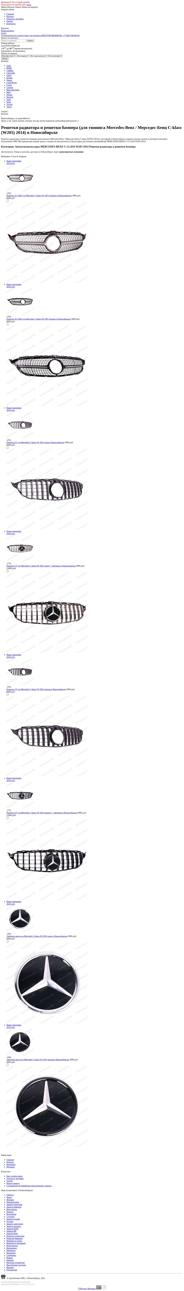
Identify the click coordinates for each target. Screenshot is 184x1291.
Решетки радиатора (15, 1236)
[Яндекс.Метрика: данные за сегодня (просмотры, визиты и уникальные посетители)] (87, 1289)
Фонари (10, 1200)
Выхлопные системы (16, 1265)
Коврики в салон (14, 1241)
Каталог (10, 16)
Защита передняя (14, 1204)
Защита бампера (13, 1207)
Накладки (10, 1253)
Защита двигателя (14, 1224)
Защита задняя (13, 1219)
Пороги (9, 1212)
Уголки (9, 1221)
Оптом (9, 21)
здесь (28, 4)
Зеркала (10, 1260)
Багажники (11, 1248)
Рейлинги (10, 1250)
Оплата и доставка (15, 19)
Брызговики (12, 1246)
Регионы (10, 1167)
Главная (10, 14)
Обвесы (10, 1195)
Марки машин (13, 1183)
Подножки (11, 1214)
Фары (9, 1197)
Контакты (10, 24)
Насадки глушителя (15, 1262)
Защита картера (13, 1226)
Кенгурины (11, 1209)
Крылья (9, 1267)
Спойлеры (11, 1255)
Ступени (10, 1217)
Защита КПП (12, 1229)
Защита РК (11, 1231)
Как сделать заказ (14, 1176)
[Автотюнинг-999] (3, 1278)
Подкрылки (11, 1270)
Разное (9, 1258)
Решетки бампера (14, 1238)
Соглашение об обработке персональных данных (29, 1186)
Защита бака (12, 1233)
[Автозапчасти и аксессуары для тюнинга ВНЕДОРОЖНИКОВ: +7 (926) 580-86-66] (40, 35)
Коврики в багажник (16, 1243)
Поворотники (12, 1202)
